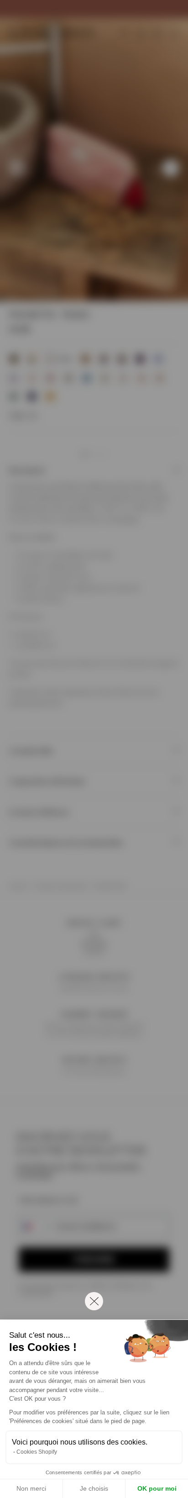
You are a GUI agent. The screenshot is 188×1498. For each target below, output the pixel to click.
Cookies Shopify (36, 1452)
